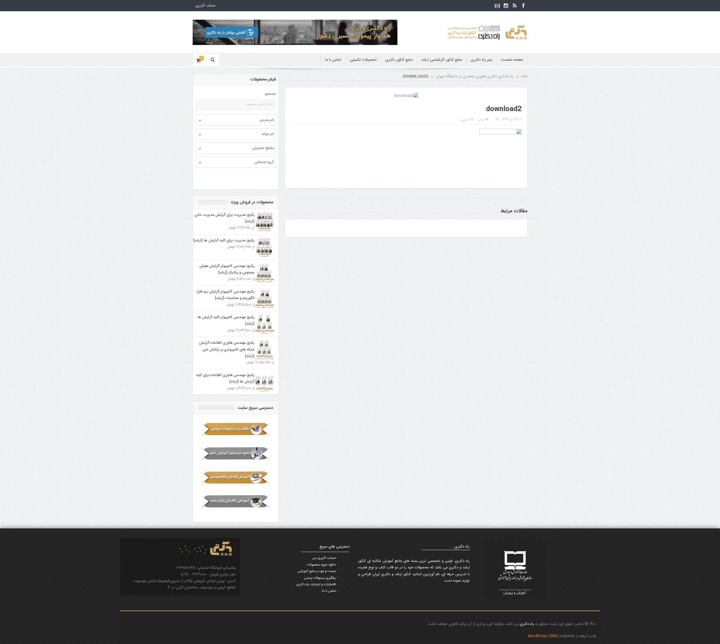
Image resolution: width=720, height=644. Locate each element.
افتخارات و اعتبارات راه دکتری (316, 584)
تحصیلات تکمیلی (363, 60)
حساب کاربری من (324, 558)
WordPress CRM (543, 636)
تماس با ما (333, 60)
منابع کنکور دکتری (399, 60)
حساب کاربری (205, 6)
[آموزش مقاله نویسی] (236, 478)
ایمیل (464, 120)
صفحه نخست (512, 60)
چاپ (480, 120)
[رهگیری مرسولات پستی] (236, 429)
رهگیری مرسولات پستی (320, 578)
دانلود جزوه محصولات (321, 565)
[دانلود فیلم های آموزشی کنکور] (236, 454)
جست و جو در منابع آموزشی (317, 571)
